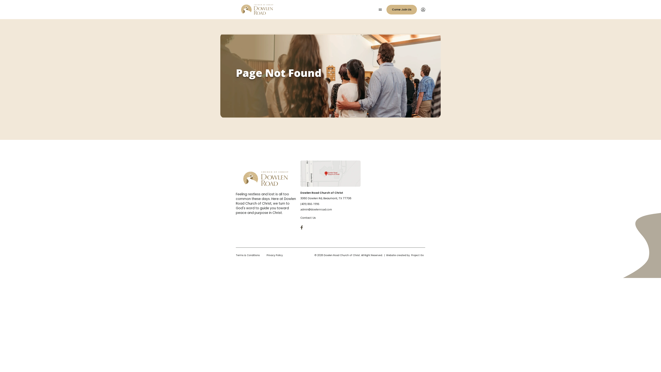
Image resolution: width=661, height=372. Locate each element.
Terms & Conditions (248, 255)
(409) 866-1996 (309, 204)
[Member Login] (423, 10)
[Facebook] (302, 227)
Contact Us (308, 218)
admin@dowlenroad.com (316, 209)
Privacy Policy (275, 255)
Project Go (417, 255)
